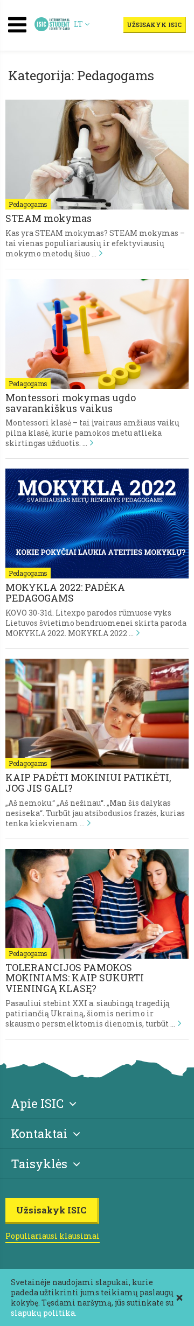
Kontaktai (39, 1133)
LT (79, 24)
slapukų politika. (44, 1313)
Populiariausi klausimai (52, 1236)
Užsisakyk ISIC (154, 24)
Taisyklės (39, 1163)
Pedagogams (28, 204)
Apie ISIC (37, 1103)
